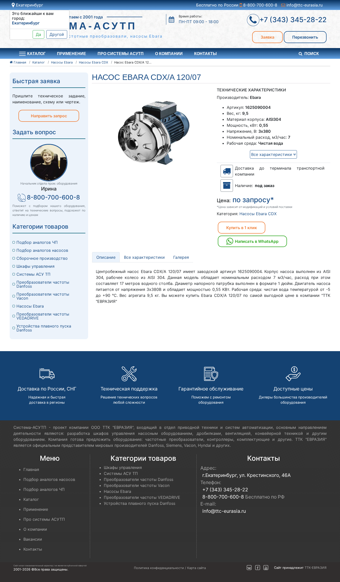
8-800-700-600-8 (259, 4)
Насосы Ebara (30, 306)
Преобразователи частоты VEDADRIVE (42, 316)
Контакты (205, 54)
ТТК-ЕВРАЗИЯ (316, 568)
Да (38, 34)
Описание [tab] (105, 257)
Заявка (267, 37)
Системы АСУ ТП (33, 274)
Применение (71, 54)
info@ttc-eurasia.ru (304, 4)
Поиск (311, 54)
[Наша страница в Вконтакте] (249, 568)
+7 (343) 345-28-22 (225, 490)
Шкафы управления (35, 266)
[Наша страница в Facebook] (257, 568)
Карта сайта (196, 568)
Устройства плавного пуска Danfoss (43, 327)
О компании (169, 54)
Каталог (31, 499)
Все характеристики (272, 154)
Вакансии (32, 539)
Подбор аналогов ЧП (37, 242)
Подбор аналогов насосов (42, 250)
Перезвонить (305, 37)
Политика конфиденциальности (159, 568)
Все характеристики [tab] (144, 257)
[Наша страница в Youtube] (266, 568)
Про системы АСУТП (121, 54)
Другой (57, 34)
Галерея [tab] (181, 257)
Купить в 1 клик (241, 227)
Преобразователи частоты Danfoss (42, 284)
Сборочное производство (42, 258)
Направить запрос (49, 115)
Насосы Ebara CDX (258, 213)
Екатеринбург (29, 4)
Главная (31, 469)
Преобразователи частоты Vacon (42, 296)
